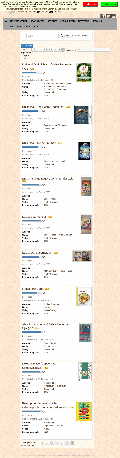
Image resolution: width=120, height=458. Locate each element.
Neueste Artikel (18, 21)
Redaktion (15, 26)
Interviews (83, 21)
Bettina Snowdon (51, 304)
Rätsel (54, 235)
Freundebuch (59, 161)
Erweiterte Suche (80, 36)
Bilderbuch (49, 87)
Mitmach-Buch (65, 235)
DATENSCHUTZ (90, 455)
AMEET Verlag (51, 202)
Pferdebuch (62, 89)
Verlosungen (67, 21)
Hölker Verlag (50, 310)
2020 (46, 95)
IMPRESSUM (76, 455)
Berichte (52, 21)
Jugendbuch (49, 425)
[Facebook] (102, 16)
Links (27, 26)
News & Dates (37, 21)
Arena (46, 429)
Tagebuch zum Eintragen (55, 125)
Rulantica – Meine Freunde (39, 143)
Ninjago (54, 199)
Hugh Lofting (49, 383)
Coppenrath (49, 92)
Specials (97, 21)
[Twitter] (108, 16)
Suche (66, 36)
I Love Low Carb (32, 288)
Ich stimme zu (109, 4)
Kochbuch (48, 307)
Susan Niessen (51, 83)
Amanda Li (49, 422)
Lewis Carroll (50, 343)
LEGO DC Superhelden (37, 252)
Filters (29, 46)
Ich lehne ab (90, 4)
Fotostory (60, 87)
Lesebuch (61, 425)
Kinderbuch (49, 89)
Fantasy (47, 161)
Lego (46, 199)
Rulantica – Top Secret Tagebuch (42, 107)
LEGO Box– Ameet (34, 216)
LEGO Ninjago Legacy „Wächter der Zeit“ (48, 178)
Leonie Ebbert (66, 83)
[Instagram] (113, 16)
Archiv (36, 26)
